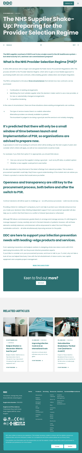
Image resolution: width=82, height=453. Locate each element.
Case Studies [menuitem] (52, 424)
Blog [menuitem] (51, 405)
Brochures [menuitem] (53, 421)
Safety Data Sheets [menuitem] (52, 429)
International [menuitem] (74, 391)
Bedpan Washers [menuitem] (38, 398)
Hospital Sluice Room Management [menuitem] (61, 396)
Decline (70, 446)
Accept (57, 446)
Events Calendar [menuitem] (52, 395)
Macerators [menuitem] (39, 395)
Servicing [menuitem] (45, 391)
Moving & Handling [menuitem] (38, 402)
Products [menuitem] (38, 391)
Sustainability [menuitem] (67, 391)
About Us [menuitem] (52, 399)
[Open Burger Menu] (78, 3)
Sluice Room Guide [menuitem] (51, 416)
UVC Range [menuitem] (37, 407)
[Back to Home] (7, 3)
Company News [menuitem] (53, 408)
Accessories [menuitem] (39, 419)
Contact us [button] (68, 3)
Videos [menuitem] (52, 402)
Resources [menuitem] (52, 391)
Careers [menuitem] (52, 412)
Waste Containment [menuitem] (39, 411)
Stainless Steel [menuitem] (38, 415)
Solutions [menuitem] (60, 391)
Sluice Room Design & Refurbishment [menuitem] (61, 402)
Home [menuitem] (30, 391)
